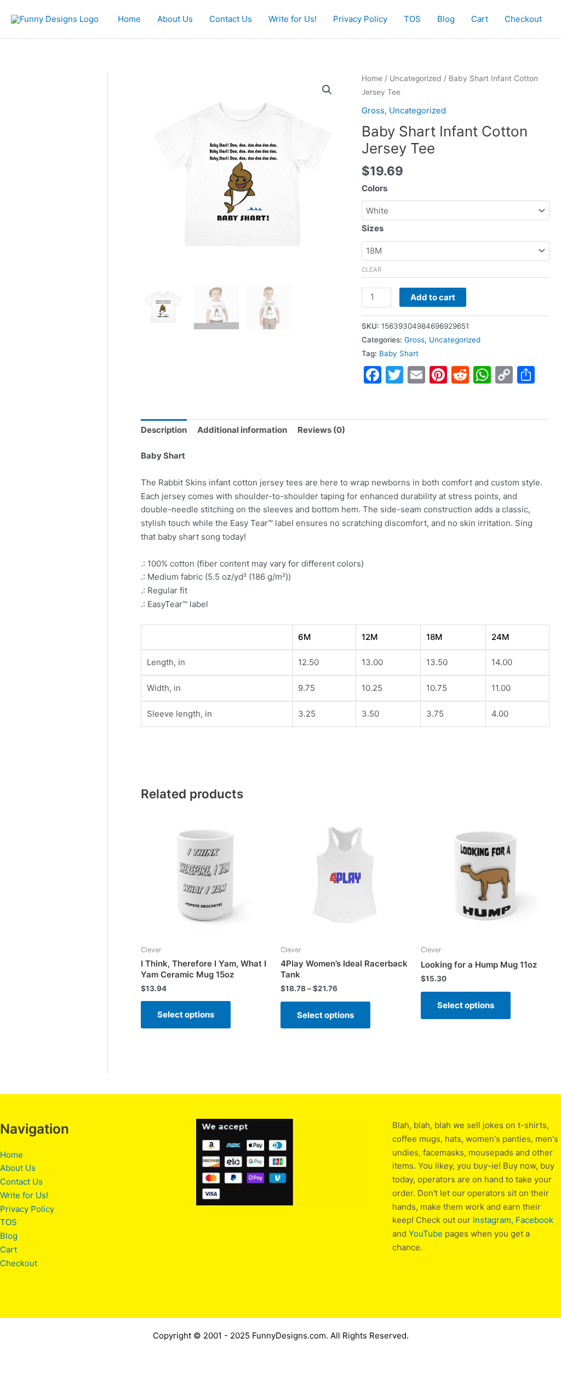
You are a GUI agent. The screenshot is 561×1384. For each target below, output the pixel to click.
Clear (371, 269)
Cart (479, 19)
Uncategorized (416, 78)
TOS (412, 19)
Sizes (372, 228)
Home (129, 19)
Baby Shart (399, 353)
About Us (175, 19)
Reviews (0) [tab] (321, 430)
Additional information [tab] (242, 430)
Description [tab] (164, 430)
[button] (327, 90)
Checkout (523, 19)
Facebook (534, 1220)
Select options (185, 1014)
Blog (446, 19)
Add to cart (432, 297)
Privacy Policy (360, 19)
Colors (374, 188)
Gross (373, 110)
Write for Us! (292, 19)
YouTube (426, 1233)
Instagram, (493, 1220)
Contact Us (230, 19)
